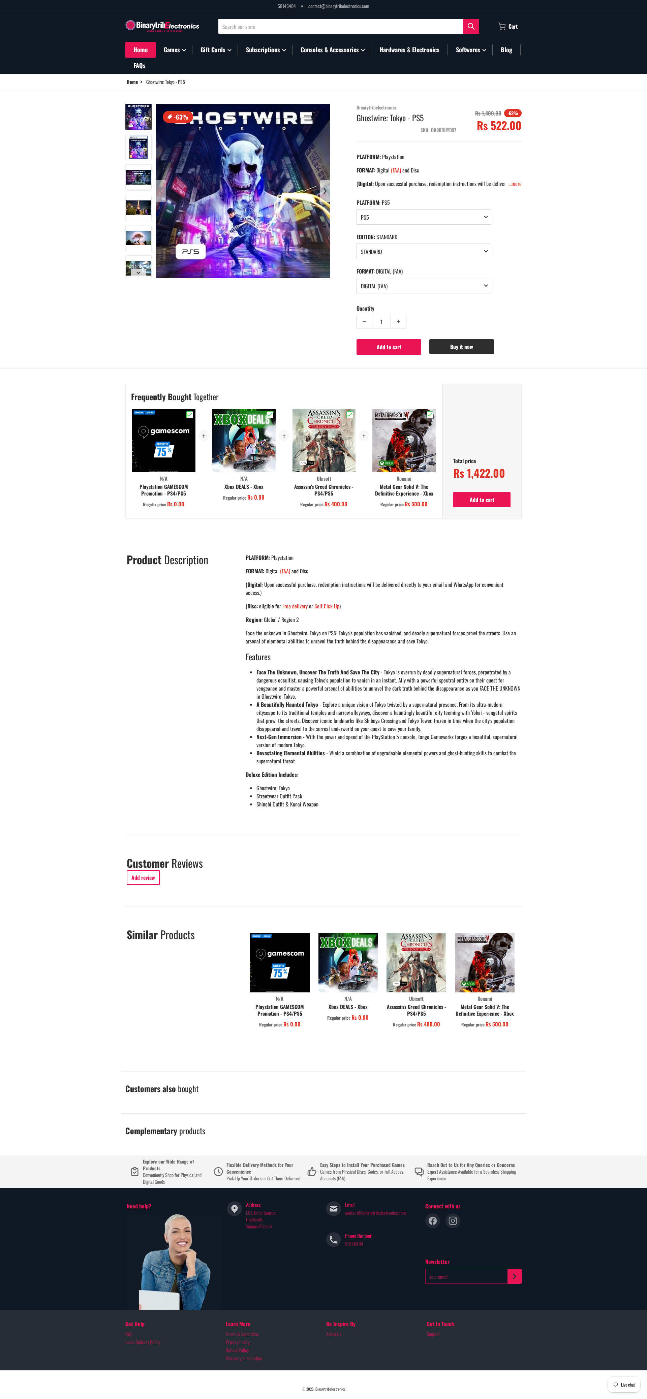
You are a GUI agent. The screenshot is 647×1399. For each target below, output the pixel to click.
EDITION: (377, 237)
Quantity (365, 308)
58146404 (287, 6)
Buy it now (461, 347)
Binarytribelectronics (330, 1389)
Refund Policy (237, 1350)
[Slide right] (138, 273)
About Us (333, 1333)
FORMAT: (380, 271)
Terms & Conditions (242, 1333)
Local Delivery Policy (142, 1341)
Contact (433, 1333)
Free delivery (295, 606)
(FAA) (396, 170)
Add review (143, 877)
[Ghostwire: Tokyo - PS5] (138, 117)
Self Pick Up (326, 606)
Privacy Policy (237, 1341)
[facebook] (432, 1220)
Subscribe (514, 1276)
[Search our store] (471, 26)
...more (515, 184)
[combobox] (348, 26)
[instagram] (452, 1220)
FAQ (128, 1333)
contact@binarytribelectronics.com (338, 6)
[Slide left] (161, 191)
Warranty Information (244, 1358)
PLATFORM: (373, 202)
